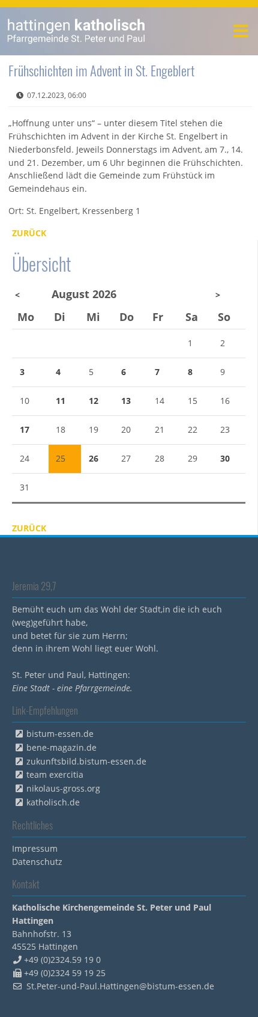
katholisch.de (53, 802)
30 (225, 458)
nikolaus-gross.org (63, 788)
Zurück (29, 233)
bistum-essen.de (60, 733)
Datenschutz (37, 861)
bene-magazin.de (61, 747)
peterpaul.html (76, 31)
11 (60, 400)
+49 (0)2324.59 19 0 (62, 959)
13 (126, 400)
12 (93, 400)
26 (93, 458)
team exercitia (54, 774)
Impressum (35, 848)
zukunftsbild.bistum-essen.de (86, 761)
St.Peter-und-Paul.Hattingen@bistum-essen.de (120, 986)
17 (24, 429)
